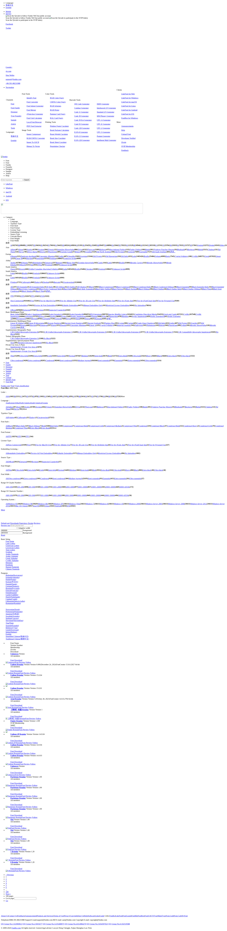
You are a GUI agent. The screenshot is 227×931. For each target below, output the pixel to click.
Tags (12, 343)
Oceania (45, 403)
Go (7, 901)
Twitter (8, 28)
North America (25, 403)
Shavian (29, 258)
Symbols (53, 258)
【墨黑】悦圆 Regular (19, 710)
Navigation (10, 87)
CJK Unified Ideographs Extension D (92, 332)
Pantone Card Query (57, 114)
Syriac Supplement (139, 316)
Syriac (63, 316)
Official (13, 310)
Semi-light (61, 356)
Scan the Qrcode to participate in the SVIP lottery (24, 20)
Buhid (200, 250)
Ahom (20, 250)
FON (42, 296)
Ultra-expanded (151, 360)
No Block (47, 338)
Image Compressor (34, 134)
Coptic (100, 263)
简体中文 (9, 5)
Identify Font (31, 98)
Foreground (27, 530)
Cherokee (89, 269)
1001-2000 (57, 487)
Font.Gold (170, 916)
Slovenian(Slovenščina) (14, 621)
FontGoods (127, 916)
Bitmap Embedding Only (93, 305)
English (8, 8)
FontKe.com (16, 928)
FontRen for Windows (129, 118)
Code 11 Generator (81, 112)
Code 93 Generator (81, 124)
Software (91, 916)
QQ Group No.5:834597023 (97, 924)
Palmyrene (139, 325)
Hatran (161, 325)
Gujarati (131, 252)
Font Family (15, 108)
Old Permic (97, 256)
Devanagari (21, 319)
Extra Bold (45, 428)
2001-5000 (70, 487)
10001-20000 (96, 487)
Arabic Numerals (12, 554)
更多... (172, 252)
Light (49, 356)
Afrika (17, 403)
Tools (13, 128)
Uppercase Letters (12, 546)
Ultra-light (24, 356)
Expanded (118, 360)
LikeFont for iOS (127, 114)
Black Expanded (183, 287)
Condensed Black (157, 426)
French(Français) (12, 591)
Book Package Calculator (59, 130)
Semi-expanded (103, 360)
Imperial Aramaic (124, 325)
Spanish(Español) (12, 626)
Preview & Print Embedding (44, 305)
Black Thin (40, 291)
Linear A (92, 325)
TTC (33, 296)
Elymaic (51, 250)
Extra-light (38, 356)
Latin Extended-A (55, 314)
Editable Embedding (70, 305)
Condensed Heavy (190, 426)
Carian (130, 323)
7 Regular (14, 852)
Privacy (67, 916)
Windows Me (43, 504)
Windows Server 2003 (154, 504)
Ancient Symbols (94, 323)
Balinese (102, 250)
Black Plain (206, 289)
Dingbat (46, 282)
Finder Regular (16, 721)
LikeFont (119, 916)
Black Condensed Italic (142, 287)
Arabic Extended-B (157, 316)
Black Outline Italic (174, 289)
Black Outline (158, 289)
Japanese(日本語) (12, 614)
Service (8, 14)
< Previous (10, 875)
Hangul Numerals (12, 567)
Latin (134, 256)
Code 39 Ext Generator (83, 120)
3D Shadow (81, 287)
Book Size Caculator (57, 138)
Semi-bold (98, 356)
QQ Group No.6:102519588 (119, 924)
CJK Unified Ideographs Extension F (159, 332)
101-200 (20, 487)
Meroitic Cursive (136, 263)
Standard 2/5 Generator (105, 112)
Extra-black (171, 356)
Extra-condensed (34, 360)
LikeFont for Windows (129, 98)
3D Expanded (22, 287)
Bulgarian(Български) (14, 575)
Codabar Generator (81, 108)
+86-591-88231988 (13, 83)
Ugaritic (194, 323)
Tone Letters (10, 550)
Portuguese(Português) (14, 612)
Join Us (81, 916)
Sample (13, 120)
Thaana (94, 316)
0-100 (10, 487)
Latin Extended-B (76, 314)
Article (13, 124)
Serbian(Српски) (12, 618)
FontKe (112, 916)
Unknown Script (70, 258)
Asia (7, 403)
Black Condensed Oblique (164, 287)
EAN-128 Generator (82, 140)
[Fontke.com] (4, 157)
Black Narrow (117, 289)
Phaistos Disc (109, 323)
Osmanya (48, 263)
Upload (8, 378)
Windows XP (58, 504)
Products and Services (45, 916)
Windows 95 (12, 504)
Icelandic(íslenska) (13, 577)
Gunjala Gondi (66, 252)
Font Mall (9, 382)
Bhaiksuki (180, 250)
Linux (47, 506)
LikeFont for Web (128, 94)
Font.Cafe (177, 916)
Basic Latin (14, 314)
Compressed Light (96, 426)
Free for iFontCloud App (146, 301)
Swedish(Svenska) (13, 616)
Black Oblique (144, 289)
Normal (72, 356)
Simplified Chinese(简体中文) (17, 636)
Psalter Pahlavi (135, 250)
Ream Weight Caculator (59, 134)
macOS (36, 506)
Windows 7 (90, 504)
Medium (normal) (84, 360)
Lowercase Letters (12, 548)
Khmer (77, 252)
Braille (146, 256)
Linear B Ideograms (36, 323)
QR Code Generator (81, 104)
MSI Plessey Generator (105, 116)
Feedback (125, 150)
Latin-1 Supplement (34, 314)
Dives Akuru (32, 252)
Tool (7, 375)
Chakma (211, 250)
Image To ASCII (33, 142)
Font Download (16, 660)
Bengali (34, 319)
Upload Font (126, 134)
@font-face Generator (35, 114)
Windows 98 (27, 504)
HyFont (185, 916)
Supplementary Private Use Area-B (23, 351)
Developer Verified (128, 138)
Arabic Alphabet (12, 556)
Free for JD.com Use (87, 301)
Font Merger (31, 110)
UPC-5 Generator (103, 132)
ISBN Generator (103, 104)
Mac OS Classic (21, 506)
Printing (13, 282)
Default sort (5, 523)
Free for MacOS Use (47, 301)
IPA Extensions (95, 314)
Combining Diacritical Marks (145, 314)
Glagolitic (71, 256)
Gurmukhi (143, 252)
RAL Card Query (56, 118)
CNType (154, 916)
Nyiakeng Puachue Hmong (164, 250)
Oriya (80, 250)
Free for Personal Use (166, 301)
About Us (4, 916)
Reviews (37, 523)
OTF (22, 296)
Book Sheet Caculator (58, 142)
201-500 (32, 487)
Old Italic (124, 256)
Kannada (98, 319)
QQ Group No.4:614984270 (75, 924)
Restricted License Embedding (117, 305)
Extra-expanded (134, 360)
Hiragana (9, 563)
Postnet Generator (103, 136)
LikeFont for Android (129, 110)
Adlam (12, 250)
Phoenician (52, 252)
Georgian (83, 256)
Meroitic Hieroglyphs (154, 263)
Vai (31, 265)
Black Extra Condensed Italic (50, 289)
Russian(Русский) (13, 588)
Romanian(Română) (13, 603)
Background (27, 533)
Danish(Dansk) (11, 584)
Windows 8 (104, 504)
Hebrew (41, 316)
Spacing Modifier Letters (117, 314)
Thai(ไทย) (10, 623)
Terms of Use (59, 916)
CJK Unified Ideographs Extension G (24, 338)
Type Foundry (16, 116)
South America (36, 403)
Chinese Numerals (12, 569)
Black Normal (131, 289)
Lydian (183, 325)
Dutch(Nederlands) (13, 597)
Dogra (42, 252)
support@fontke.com (13, 79)
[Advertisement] (116, 47)
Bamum (59, 263)
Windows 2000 (134, 504)
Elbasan (13, 256)
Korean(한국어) (12, 582)
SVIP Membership (128, 146)
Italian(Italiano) (11, 632)
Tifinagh (22, 265)
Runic (167, 256)
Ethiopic (24, 263)
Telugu (87, 319)
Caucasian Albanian (47, 256)
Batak (147, 250)
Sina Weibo (10, 75)
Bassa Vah (71, 263)
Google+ (9, 67)
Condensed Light (205, 426)
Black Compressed (106, 287)
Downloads (14, 523)
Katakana (9, 565)
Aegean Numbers (54, 323)
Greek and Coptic (170, 314)
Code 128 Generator (81, 128)
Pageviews (23, 523)
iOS (68, 506)
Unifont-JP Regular (18, 734)
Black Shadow (27, 291)
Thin (12, 356)
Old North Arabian (103, 252)
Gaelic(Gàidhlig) (12, 595)
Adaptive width (24, 528)
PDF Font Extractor (34, 126)
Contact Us (13, 916)
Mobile (8, 12)
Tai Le (21, 252)
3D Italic (49, 287)
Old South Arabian (159, 252)
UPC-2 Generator (103, 128)
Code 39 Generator (81, 116)
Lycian (121, 323)
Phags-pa (90, 250)
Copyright (74, 916)
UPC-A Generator (103, 120)
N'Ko (40, 265)
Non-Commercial (16, 301)
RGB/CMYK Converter (36, 138)
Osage (12, 269)
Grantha (88, 252)
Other (222, 245)
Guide (102, 916)
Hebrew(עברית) (11, 628)
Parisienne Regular (18, 777)
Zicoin (123, 142)
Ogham (157, 256)
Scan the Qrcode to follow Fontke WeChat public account (27, 18)
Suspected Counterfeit (57, 310)
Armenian (40, 258)
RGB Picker (54, 110)
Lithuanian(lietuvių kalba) (15, 601)
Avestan (41, 250)
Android (58, 506)
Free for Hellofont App (106, 301)
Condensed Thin (21, 428)
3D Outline (71, 287)
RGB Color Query (57, 98)
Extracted (26, 310)
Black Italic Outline (103, 289)
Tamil (78, 319)
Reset (3, 535)
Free (32, 301)
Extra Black (34, 428)
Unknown (14, 654)
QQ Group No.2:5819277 (32, 924)
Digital (211, 245)
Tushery (37, 282)
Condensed (50, 360)
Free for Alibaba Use (68, 301)
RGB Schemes (55, 106)
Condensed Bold (173, 426)
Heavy (148, 356)
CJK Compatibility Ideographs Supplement (194, 332)
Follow (28, 662)
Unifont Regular (17, 664)
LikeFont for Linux (128, 106)
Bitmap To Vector (33, 146)
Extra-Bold (122, 356)
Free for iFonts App (125, 301)
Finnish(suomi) (11, 593)
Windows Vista (74, 504)
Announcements (127, 126)
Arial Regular (16, 699)
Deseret (22, 269)
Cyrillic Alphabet (12, 561)
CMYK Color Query (58, 102)
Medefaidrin (37, 263)
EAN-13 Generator (81, 136)
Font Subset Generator (35, 106)
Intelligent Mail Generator (106, 140)
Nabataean (151, 325)
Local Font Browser (34, 122)
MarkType (162, 916)
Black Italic (67, 289)
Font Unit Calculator (34, 118)
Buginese (190, 250)
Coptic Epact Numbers (145, 323)
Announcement (30, 916)
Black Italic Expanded (85, 289)
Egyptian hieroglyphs (86, 263)
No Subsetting (140, 305)
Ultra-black (185, 356)
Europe (12, 403)
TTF (12, 296)
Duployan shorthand (28, 256)
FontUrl (148, 916)
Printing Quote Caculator (59, 126)
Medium (85, 356)
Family (8, 365)
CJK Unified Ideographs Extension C (58, 332)
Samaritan (114, 316)
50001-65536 (124, 487)
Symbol (200, 245)
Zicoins (30, 523)
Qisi (12, 820)
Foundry (9, 369)
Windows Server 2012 (198, 504)
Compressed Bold (81, 426)
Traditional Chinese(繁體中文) (17, 639)
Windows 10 (118, 504)
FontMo (134, 916)
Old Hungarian (111, 256)
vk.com (8, 71)
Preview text (5, 525)
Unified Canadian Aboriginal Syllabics (43, 269)
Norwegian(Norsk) (13, 609)
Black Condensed (122, 287)
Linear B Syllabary (17, 323)
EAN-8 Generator (81, 132)
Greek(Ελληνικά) (12, 630)
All (7, 396)
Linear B (19, 258)
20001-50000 (110, 487)
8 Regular (14, 862)
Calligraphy (26, 282)
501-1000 (44, 487)
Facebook (9, 24)
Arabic (29, 250)
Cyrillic (195, 256)
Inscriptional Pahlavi (118, 250)
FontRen (141, 916)
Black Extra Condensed (27, 289)
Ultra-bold (137, 356)
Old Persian (119, 252)
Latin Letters (10, 543)
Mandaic (125, 316)
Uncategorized (68, 282)
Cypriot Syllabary (181, 256)
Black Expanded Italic (200, 287)
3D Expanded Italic (36, 287)
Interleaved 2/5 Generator (106, 108)
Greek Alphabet (11, 558)
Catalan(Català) (11, 599)
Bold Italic (54, 426)
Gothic (60, 256)
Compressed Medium (113, 426)
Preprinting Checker (57, 146)
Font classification (22, 386)
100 (7, 892)
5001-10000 (82, 487)
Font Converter (32, 102)
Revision (40, 310)
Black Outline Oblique (191, 289)
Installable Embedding (18, 305)
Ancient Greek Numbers (74, 323)
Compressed (67, 426)
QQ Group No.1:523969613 (11, 924)
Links (97, 916)
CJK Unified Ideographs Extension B (24, 332)
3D (11, 287)
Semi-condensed (66, 360)
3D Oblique (60, 287)
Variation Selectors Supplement (29, 343)
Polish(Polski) (11, 580)
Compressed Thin (130, 426)
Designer (14, 112)
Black (91, 287)
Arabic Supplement (78, 316)
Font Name (10, 541)
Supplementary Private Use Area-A (23, 347)
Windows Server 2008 (176, 504)
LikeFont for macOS (129, 102)
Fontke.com (5, 386)
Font (12, 104)
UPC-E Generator (103, 124)
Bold (110, 356)
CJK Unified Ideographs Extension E (126, 332)
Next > (8, 894)
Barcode (57, 282)
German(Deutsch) (12, 586)
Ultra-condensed (16, 360)
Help (123, 130)
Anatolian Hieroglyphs (65, 250)
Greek (206, 256)
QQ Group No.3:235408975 (53, 924)
